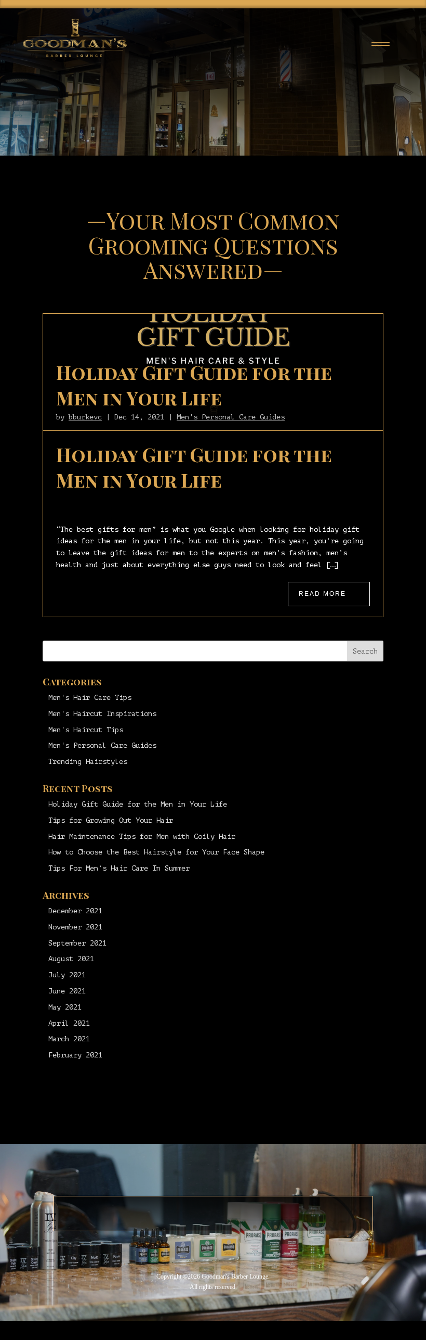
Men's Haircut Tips (85, 730)
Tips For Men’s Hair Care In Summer (119, 868)
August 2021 (71, 959)
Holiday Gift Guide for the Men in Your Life (194, 385)
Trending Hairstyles (87, 761)
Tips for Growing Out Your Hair (110, 820)
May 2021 (65, 1007)
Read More (322, 593)
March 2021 (69, 1039)
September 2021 (77, 943)
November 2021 (75, 927)
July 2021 (67, 975)
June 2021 (67, 991)
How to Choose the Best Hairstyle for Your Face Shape (156, 852)
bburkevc (85, 417)
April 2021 (69, 1023)
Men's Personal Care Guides (231, 417)
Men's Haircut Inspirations (102, 714)
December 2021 (75, 911)
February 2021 (75, 1055)
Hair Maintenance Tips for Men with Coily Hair (141, 836)
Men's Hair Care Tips (89, 697)
